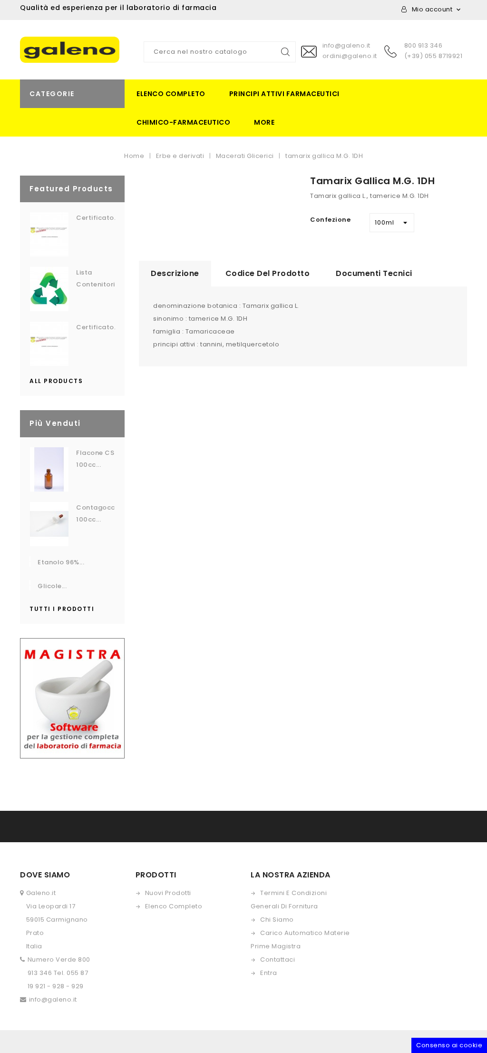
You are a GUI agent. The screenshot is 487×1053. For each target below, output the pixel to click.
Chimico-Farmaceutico (183, 122)
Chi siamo (277, 919)
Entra (268, 972)
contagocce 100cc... (95, 513)
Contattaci (277, 959)
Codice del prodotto (267, 273)
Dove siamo (45, 874)
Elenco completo (170, 93)
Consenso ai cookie (449, 1045)
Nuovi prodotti (168, 892)
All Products (56, 381)
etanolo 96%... (61, 562)
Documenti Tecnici (374, 273)
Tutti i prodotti (61, 609)
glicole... (52, 585)
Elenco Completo (174, 906)
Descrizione (175, 273)
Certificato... (95, 217)
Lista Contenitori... (95, 278)
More (264, 122)
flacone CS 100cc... (95, 458)
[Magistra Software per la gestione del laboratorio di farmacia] (72, 697)
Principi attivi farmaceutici (284, 93)
